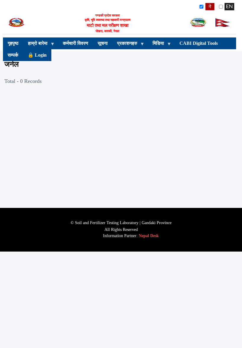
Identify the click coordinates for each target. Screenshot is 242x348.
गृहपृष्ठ (13, 43)
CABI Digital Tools (198, 43)
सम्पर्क (13, 55)
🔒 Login (37, 55)
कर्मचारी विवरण (75, 43)
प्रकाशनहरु (124, 45)
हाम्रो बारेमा (35, 45)
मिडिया (156, 45)
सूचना (103, 43)
